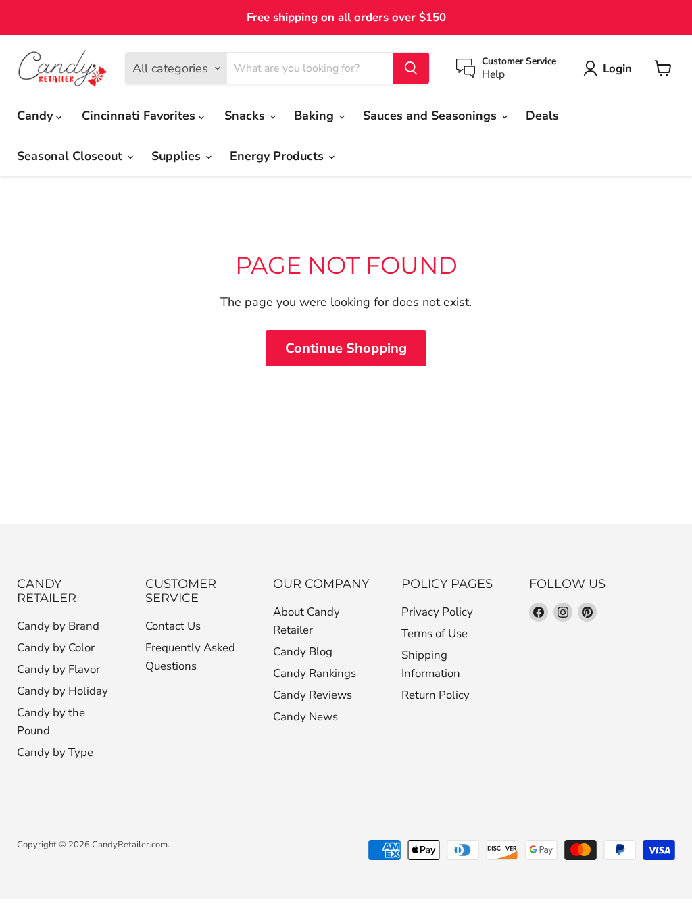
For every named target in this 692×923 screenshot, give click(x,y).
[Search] (411, 68)
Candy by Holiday (62, 691)
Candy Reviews (312, 695)
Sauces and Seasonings (431, 115)
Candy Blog (302, 651)
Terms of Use (434, 633)
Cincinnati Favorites (140, 115)
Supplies (177, 156)
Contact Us (173, 626)
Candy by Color (56, 647)
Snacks (246, 115)
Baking (315, 115)
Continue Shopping (346, 348)
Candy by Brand (58, 626)
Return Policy (435, 695)
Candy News (305, 716)
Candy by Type (55, 752)
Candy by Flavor (58, 669)
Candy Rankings (314, 673)
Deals (542, 115)
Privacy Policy (437, 612)
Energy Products (278, 156)
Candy (36, 115)
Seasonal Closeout (71, 156)
